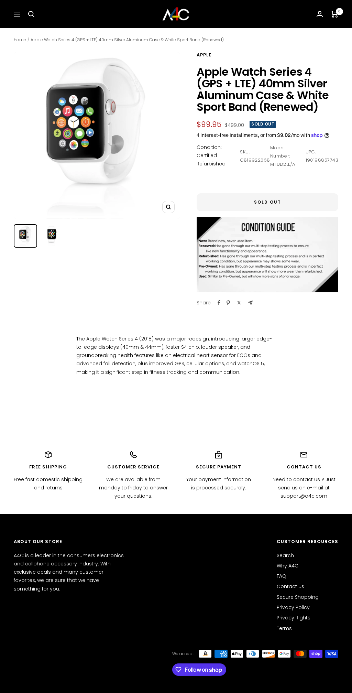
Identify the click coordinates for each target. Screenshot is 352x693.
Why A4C (287, 565)
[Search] (31, 14)
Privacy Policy (293, 607)
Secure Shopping (298, 597)
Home (20, 40)
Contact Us (290, 586)
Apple (204, 55)
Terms (284, 628)
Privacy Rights (293, 617)
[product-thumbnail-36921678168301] (51, 236)
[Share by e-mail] (250, 303)
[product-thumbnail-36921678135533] (25, 236)
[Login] (320, 14)
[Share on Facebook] (219, 302)
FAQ (281, 576)
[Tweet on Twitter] (239, 302)
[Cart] (334, 14)
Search (285, 555)
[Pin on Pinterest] (228, 302)
